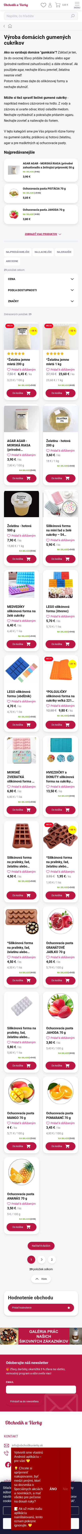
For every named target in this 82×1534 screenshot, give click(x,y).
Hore (44, 1279)
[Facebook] (7, 1463)
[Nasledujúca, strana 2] (42, 1260)
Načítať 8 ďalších (41, 1245)
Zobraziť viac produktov (41, 234)
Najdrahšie (64, 252)
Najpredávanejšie (17, 252)
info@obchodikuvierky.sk (27, 1445)
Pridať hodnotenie (21, 1307)
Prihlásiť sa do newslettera (24, 1401)
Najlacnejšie (43, 252)
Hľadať (73, 16)
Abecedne (12, 261)
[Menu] (77, 5)
